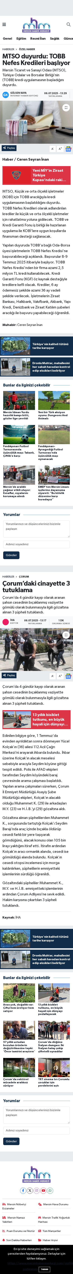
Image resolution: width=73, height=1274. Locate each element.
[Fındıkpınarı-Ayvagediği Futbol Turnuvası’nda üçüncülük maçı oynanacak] (54, 434)
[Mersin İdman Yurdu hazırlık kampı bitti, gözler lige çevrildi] (19, 400)
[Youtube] (43, 1191)
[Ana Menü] (4, 24)
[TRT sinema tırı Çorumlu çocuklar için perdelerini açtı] (54, 1067)
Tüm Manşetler (51, 1231)
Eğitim (21, 38)
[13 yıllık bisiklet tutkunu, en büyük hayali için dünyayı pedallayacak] (54, 992)
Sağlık (54, 38)
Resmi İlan (37, 38)
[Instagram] (37, 1191)
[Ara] (69, 25)
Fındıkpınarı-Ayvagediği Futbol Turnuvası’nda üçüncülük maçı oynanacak (50, 452)
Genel (7, 38)
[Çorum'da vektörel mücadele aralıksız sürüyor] (19, 1067)
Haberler (8, 49)
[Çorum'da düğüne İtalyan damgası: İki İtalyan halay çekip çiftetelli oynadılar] (54, 1030)
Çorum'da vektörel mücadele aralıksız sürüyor (15, 1082)
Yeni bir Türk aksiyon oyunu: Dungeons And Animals (53, 415)
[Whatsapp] (50, 1191)
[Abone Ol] (68, 148)
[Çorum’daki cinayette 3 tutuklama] (36, 649)
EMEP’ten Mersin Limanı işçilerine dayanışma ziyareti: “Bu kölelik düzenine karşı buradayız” (53, 493)
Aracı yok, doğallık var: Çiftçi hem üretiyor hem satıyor (18, 1007)
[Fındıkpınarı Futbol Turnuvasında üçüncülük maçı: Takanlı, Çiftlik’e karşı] (19, 434)
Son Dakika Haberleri (19, 1240)
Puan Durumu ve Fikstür (21, 1231)
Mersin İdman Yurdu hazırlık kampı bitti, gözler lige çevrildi (16, 415)
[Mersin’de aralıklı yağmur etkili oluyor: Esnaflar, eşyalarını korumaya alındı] (19, 475)
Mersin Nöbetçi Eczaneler (14, 1206)
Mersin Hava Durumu (55, 1204)
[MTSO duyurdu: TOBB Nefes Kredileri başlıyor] (36, 122)
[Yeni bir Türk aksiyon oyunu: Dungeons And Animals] (54, 400)
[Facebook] (23, 1191)
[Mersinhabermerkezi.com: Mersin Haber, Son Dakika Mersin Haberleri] (36, 25)
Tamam (44, 1269)
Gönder (11, 555)
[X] (30, 1191)
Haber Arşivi (50, 1240)
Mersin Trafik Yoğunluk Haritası (54, 1219)
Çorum (24, 576)
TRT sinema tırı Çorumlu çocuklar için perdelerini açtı (53, 1082)
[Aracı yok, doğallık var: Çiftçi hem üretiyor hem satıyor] (19, 992)
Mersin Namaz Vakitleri (13, 1219)
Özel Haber (27, 49)
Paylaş (11, 148)
